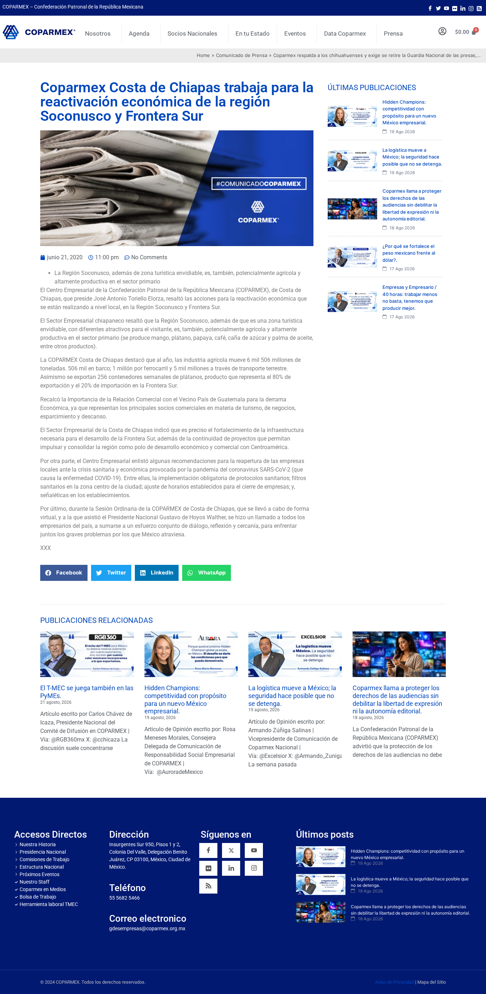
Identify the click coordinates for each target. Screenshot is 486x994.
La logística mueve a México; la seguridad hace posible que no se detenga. (292, 695)
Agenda (139, 33)
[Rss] (479, 7)
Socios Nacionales (192, 33)
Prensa (393, 33)
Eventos (295, 33)
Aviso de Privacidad (394, 982)
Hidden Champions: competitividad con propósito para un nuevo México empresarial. (185, 699)
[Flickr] (208, 868)
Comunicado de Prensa (241, 55)
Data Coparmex (345, 33)
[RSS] (208, 886)
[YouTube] (254, 850)
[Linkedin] (231, 868)
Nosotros (98, 33)
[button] (64, 573)
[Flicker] (454, 7)
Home (203, 55)
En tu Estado (253, 33)
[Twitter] (438, 7)
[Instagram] (471, 7)
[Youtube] (446, 7)
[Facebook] (430, 7)
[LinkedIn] (463, 7)
